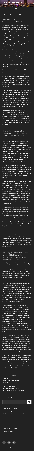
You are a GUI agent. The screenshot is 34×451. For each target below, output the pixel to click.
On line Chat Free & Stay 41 (12, 22)
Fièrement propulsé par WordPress (12, 447)
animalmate (16, 153)
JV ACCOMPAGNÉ (12, 2)
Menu (18, 9)
